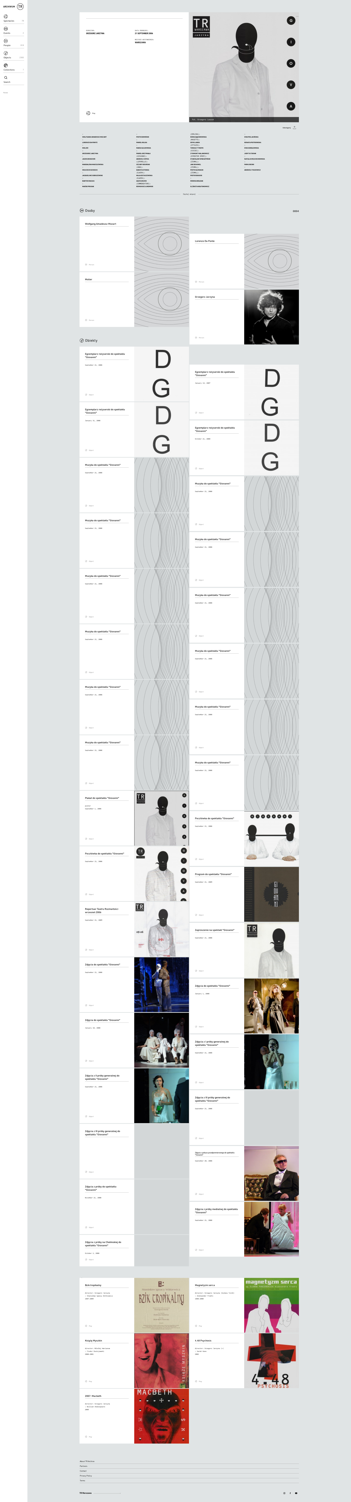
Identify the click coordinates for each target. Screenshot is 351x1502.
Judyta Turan (250, 148)
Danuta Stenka (142, 164)
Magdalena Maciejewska (92, 159)
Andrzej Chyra (142, 153)
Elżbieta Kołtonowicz (199, 181)
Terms (82, 1480)
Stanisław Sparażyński (200, 153)
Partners (83, 1466)
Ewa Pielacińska (251, 131)
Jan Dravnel (195, 159)
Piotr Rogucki (196, 170)
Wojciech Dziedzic (90, 164)
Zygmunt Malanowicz (199, 148)
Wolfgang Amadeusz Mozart (94, 131)
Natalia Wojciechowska (254, 153)
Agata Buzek (141, 175)
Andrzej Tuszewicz (252, 164)
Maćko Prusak (88, 181)
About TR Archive (87, 1461)
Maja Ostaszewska (144, 170)
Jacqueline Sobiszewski (92, 170)
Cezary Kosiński (143, 159)
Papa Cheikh (249, 159)
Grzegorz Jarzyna (90, 148)
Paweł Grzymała (143, 148)
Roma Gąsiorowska (198, 131)
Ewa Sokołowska (251, 142)
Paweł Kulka (141, 137)
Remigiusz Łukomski (144, 181)
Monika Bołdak (196, 175)
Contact (83, 1471)
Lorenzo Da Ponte (89, 137)
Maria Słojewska (143, 142)
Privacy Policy (86, 1476)
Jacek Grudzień (88, 153)
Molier (85, 142)
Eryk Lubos (195, 137)
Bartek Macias (88, 175)
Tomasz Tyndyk (196, 142)
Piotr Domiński (142, 131)
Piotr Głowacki (196, 164)
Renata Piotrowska (252, 137)
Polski (5, 93)
